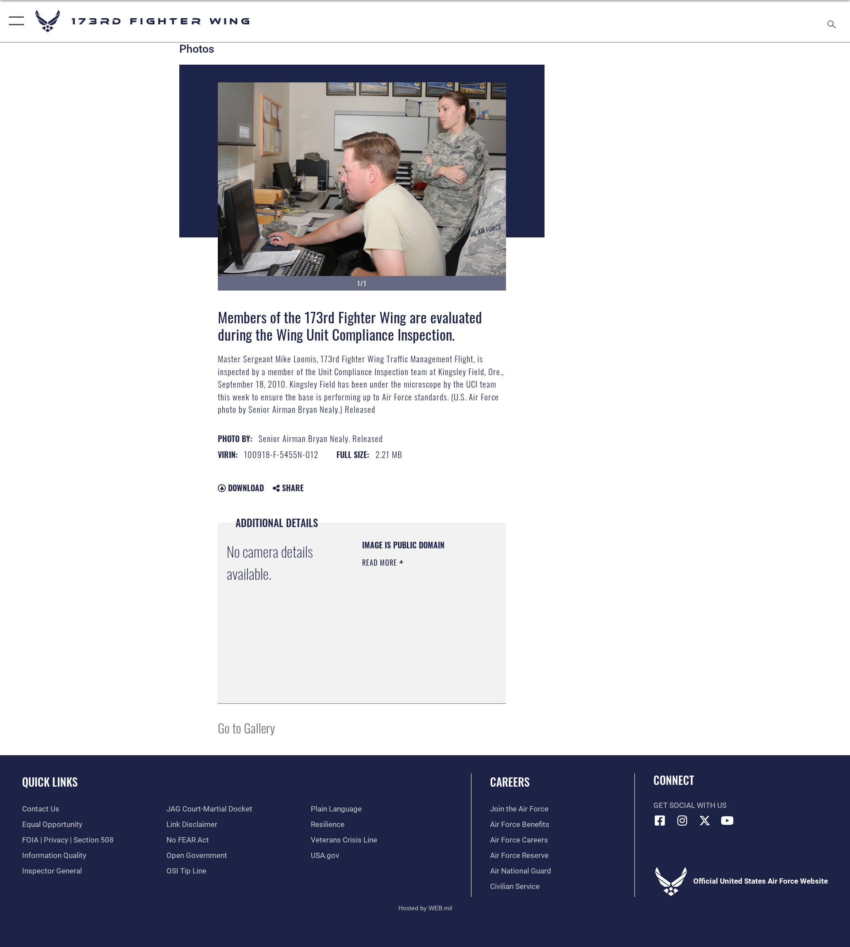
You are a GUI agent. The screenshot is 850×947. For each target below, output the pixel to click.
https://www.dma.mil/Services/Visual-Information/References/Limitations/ (416, 674)
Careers (509, 781)
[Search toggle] (832, 21)
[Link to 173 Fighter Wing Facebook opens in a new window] (660, 820)
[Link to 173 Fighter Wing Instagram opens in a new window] (682, 820)
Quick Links (49, 781)
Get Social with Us (689, 805)
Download (245, 487)
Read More (380, 562)
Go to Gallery (246, 727)
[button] (14, 21)
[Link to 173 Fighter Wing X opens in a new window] (704, 820)
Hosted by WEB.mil (425, 908)
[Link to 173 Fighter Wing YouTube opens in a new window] (727, 820)
